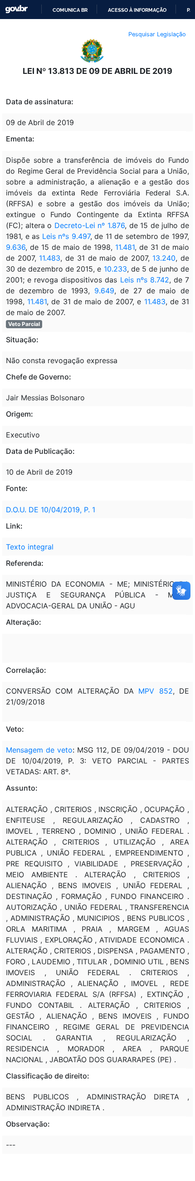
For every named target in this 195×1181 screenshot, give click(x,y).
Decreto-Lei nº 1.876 (89, 225)
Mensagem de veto (39, 749)
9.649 (104, 290)
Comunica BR (70, 10)
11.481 (125, 247)
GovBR (16, 9)
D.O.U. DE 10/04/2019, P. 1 (50, 509)
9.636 (15, 247)
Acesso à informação (137, 10)
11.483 (49, 257)
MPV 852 (155, 690)
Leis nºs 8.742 (143, 279)
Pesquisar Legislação (157, 34)
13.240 (164, 257)
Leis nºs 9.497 (66, 236)
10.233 (115, 268)
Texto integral (30, 546)
